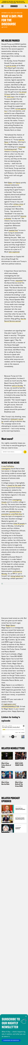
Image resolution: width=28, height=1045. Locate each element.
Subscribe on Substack (11, 1040)
